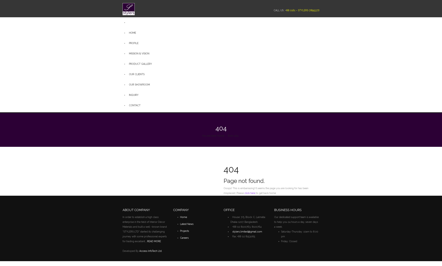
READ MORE (154, 241)
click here (249, 193)
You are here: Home (213, 135)
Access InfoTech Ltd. (150, 251)
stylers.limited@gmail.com (247, 231)
